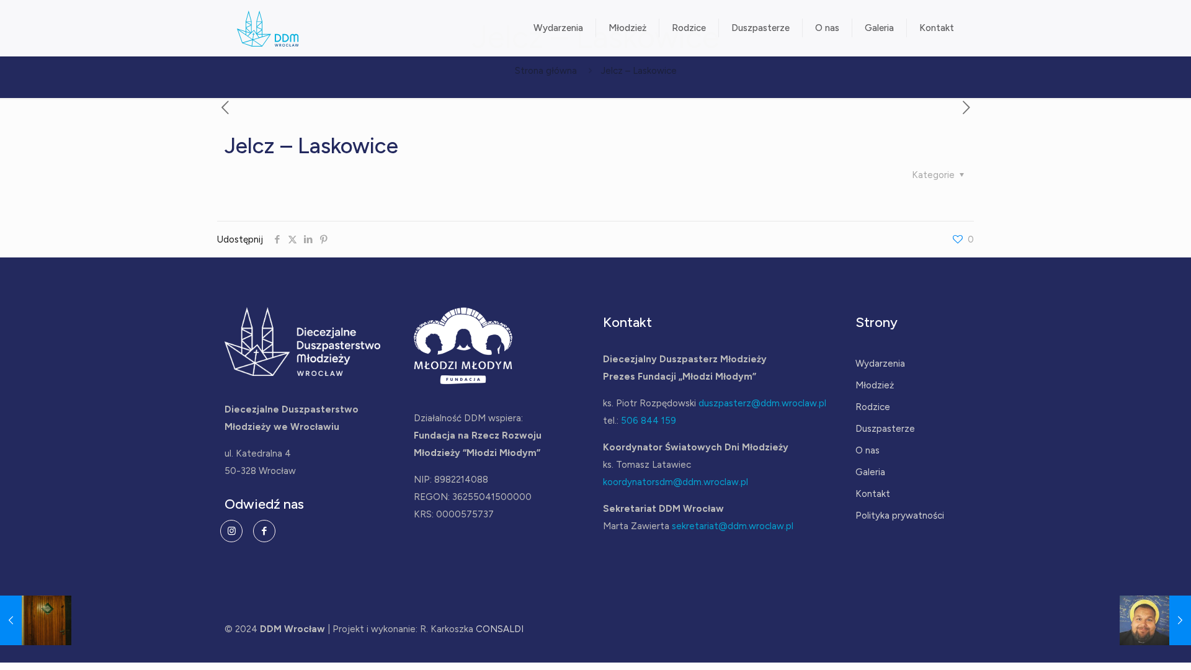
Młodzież (874, 385)
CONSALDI (500, 629)
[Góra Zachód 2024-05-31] (35, 620)
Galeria (870, 472)
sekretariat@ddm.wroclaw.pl (732, 526)
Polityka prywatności (899, 515)
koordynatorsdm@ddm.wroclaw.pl (675, 482)
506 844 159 (648, 420)
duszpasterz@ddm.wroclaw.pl (762, 403)
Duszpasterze (885, 428)
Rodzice (872, 407)
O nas (867, 450)
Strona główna (546, 70)
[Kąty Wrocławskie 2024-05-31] (1155, 620)
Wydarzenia (880, 363)
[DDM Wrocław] (268, 28)
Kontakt (872, 493)
